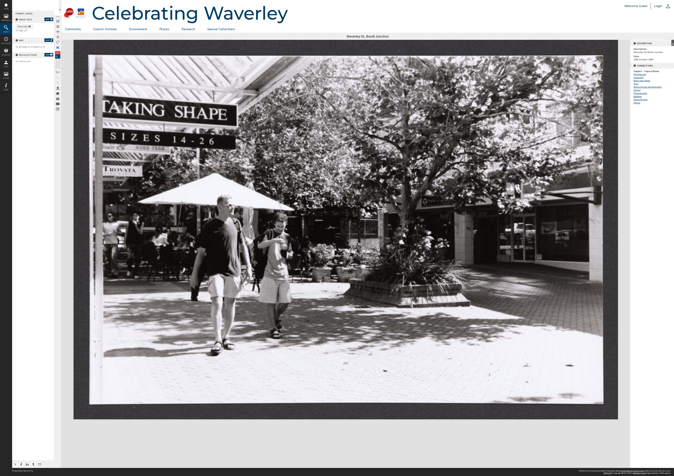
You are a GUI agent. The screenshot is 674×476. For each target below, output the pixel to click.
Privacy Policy (17, 471)
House (637, 102)
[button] (57, 57)
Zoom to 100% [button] (57, 47)
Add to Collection (57, 93)
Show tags (23, 26)
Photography (640, 93)
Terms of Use (28, 471)
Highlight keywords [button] (57, 82)
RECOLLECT (608, 473)
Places (164, 29)
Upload (6, 78)
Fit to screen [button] (57, 26)
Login (6, 66)
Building (638, 96)
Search (6, 32)
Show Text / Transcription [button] (57, 72)
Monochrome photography (648, 87)
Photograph (640, 74)
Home (6, 9)
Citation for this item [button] (57, 109)
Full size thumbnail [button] (57, 21)
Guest (643, 6)
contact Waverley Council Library (632, 471)
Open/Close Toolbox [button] (60, 6)
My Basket (6, 55)
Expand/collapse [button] (672, 43)
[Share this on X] (15, 462)
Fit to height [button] (57, 37)
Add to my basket (57, 98)
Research (188, 29)
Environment (138, 29)
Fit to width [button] (57, 31)
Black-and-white (642, 80)
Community (73, 29)
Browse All (6, 20)
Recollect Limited (639, 473)
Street (637, 90)
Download (57, 88)
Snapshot (639, 77)
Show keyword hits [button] (57, 77)
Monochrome (640, 99)
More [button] (6, 90)
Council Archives (105, 29)
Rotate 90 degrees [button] (57, 42)
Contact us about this (57, 103)
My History (6, 43)
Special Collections (221, 29)
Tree (636, 83)
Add (47, 19)
